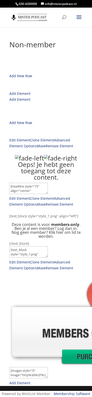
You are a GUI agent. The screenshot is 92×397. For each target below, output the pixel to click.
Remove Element (59, 146)
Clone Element (42, 140)
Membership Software (72, 393)
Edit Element (19, 140)
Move (41, 146)
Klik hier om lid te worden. (60, 234)
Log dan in (67, 228)
